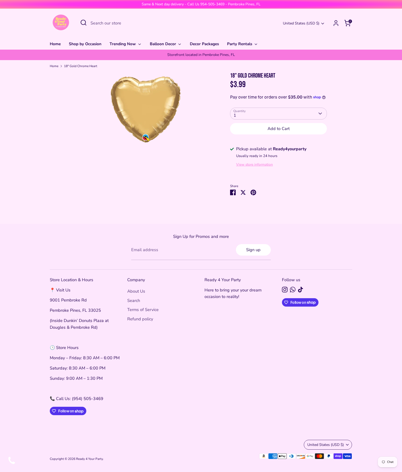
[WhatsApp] (292, 289)
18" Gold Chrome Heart (80, 66)
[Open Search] (83, 22)
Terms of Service (143, 309)
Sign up (253, 250)
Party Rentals (240, 44)
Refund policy (140, 319)
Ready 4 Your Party (89, 459)
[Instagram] (285, 289)
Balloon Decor (163, 44)
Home (55, 44)
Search (133, 300)
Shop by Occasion (85, 44)
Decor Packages (204, 44)
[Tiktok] (300, 289)
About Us (136, 291)
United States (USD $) (301, 23)
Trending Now (123, 44)
